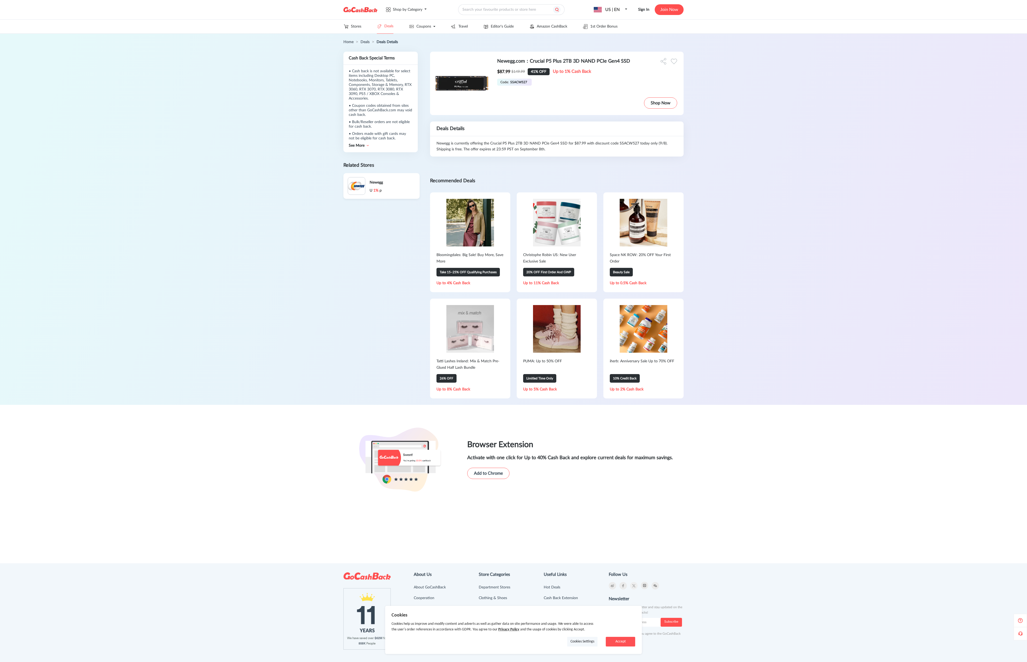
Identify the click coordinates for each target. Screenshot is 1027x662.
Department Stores (494, 587)
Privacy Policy (508, 629)
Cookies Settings (582, 642)
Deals (388, 26)
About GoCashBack (430, 587)
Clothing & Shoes (493, 598)
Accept (620, 642)
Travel (463, 26)
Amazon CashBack (552, 26)
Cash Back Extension (561, 598)
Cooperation (424, 598)
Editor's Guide (502, 26)
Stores (356, 26)
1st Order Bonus (604, 26)
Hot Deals (552, 587)
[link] (348, 42)
